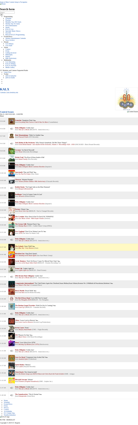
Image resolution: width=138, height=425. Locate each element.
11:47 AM (3, 388)
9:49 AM (2, 151)
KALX (4, 89)
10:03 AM (3, 180)
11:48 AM (3, 395)
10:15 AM (3, 195)
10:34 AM (3, 239)
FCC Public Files (9, 413)
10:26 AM (3, 225)
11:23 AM (3, 336)
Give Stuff (8, 45)
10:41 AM (3, 254)
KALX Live (9, 29)
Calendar (3, 92)
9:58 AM (2, 165)
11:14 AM (3, 321)
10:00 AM (3, 173)
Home (6, 400)
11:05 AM (3, 299)
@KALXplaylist (10, 76)
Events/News (8, 404)
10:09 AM (3, 188)
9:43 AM (2, 143)
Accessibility (8, 411)
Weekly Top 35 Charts (12, 24)
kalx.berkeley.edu (12, 92)
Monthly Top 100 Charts (13, 22)
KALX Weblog (10, 64)
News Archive (10, 40)
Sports (7, 27)
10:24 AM (3, 217)
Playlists (8, 20)
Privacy (6, 408)
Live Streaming (10, 62)
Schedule (8, 18)
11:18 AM (3, 328)
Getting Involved (10, 53)
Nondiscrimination (10, 415)
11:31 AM (3, 351)
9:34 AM (2, 128)
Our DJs (8, 33)
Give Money (9, 44)
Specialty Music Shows (12, 31)
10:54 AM (3, 284)
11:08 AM (3, 306)
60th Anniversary (10, 58)
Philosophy (9, 54)
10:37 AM (3, 247)
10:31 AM (3, 232)
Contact (7, 49)
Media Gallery (10, 67)
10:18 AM (3, 203)
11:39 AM (3, 373)
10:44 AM (3, 262)
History (7, 56)
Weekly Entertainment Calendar (15, 38)
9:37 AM (2, 136)
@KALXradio (10, 78)
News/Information (11, 25)
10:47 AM (3, 269)
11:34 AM (3, 358)
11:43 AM (3, 380)
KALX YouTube (10, 65)
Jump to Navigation (21, 2)
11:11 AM (3, 314)
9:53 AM (2, 158)
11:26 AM (3, 343)
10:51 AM (3, 276)
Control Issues (7, 112)
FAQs (7, 51)
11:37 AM (3, 365)
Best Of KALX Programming (15, 35)
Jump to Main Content (7, 2)
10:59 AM (3, 291)
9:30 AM (2, 121)
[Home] (3, 4)
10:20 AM (3, 210)
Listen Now (7, 72)
